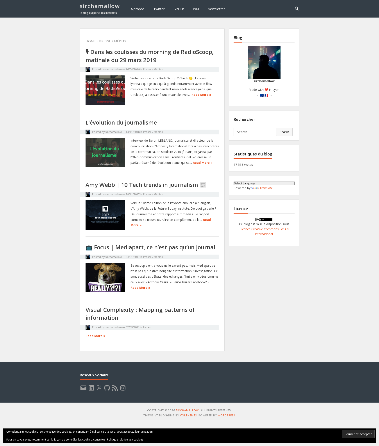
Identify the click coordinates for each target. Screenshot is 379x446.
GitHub (178, 9)
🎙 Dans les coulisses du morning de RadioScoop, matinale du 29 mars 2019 (150, 56)
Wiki (196, 9)
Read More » (201, 95)
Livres (146, 327)
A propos (138, 9)
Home (91, 41)
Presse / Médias (153, 69)
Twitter (159, 9)
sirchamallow (100, 6)
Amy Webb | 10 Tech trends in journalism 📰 (146, 185)
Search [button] (284, 132)
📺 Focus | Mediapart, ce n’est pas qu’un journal (150, 247)
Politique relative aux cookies (125, 439)
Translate (266, 188)
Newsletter (216, 9)
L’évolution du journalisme (121, 122)
